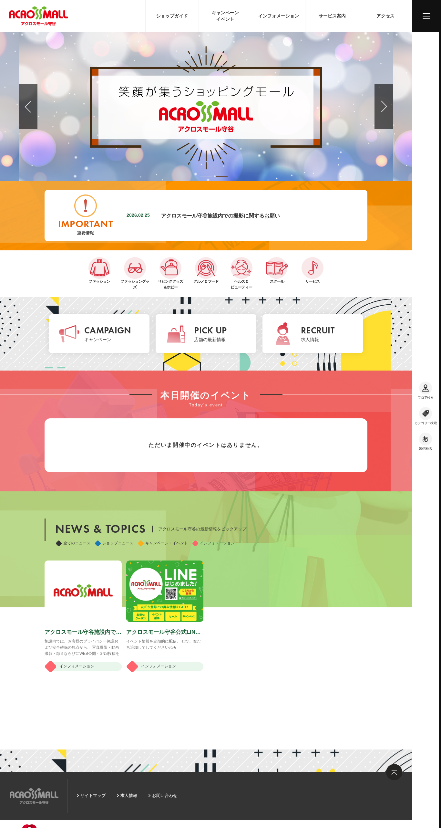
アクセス (385, 15)
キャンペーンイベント (225, 16)
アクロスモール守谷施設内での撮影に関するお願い (220, 215)
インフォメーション (278, 15)
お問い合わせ (164, 795)
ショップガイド (172, 15)
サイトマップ (93, 795)
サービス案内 (332, 15)
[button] (206, 176)
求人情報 (128, 795)
